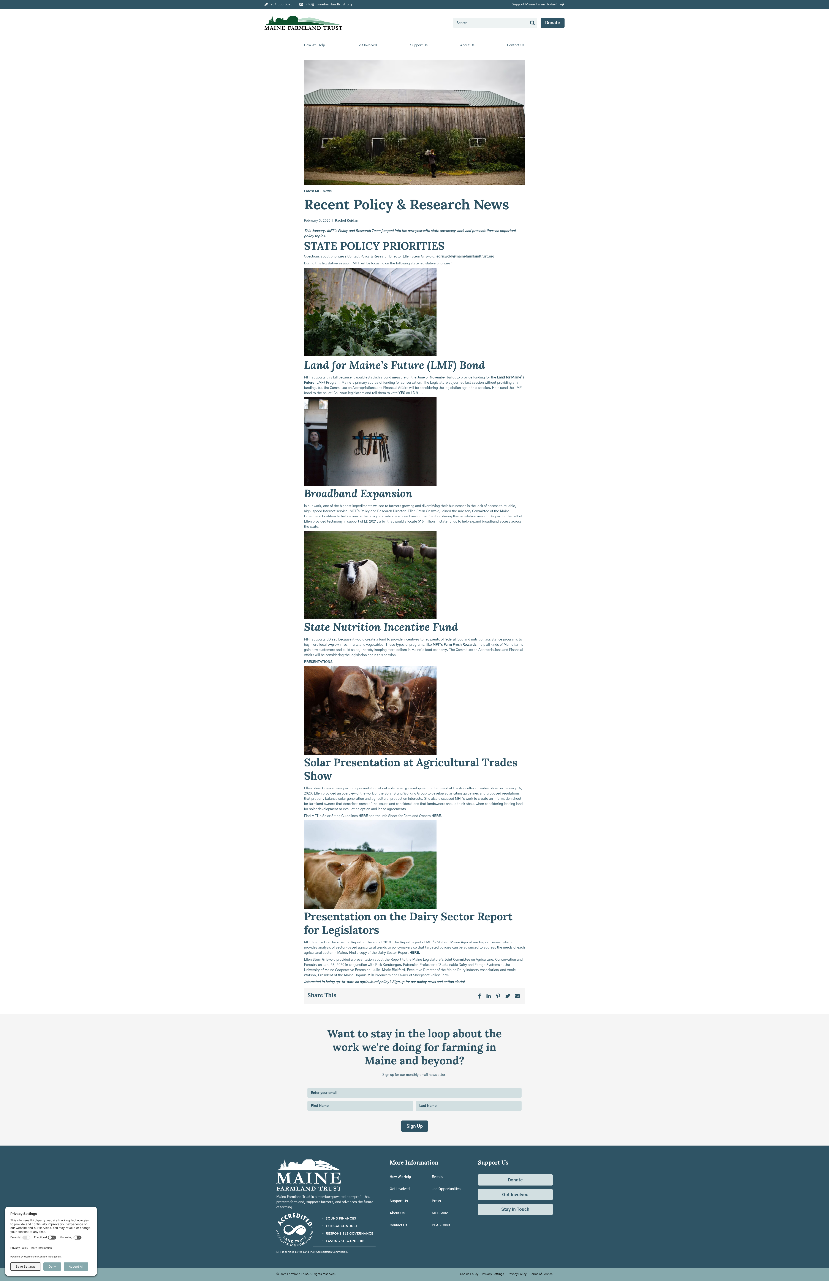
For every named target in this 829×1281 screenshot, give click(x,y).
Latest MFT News (318, 191)
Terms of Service (541, 1274)
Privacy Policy (517, 1274)
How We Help (400, 1177)
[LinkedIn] (488, 996)
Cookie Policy (469, 1274)
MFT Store (440, 1213)
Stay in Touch (515, 1209)
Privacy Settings (493, 1274)
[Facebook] (479, 996)
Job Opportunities (446, 1189)
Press (436, 1201)
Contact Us (515, 45)
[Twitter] (507, 996)
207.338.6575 (282, 4)
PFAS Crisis (441, 1225)
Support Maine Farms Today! (534, 4)
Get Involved (400, 1189)
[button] (315, 45)
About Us (397, 1213)
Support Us (399, 1201)
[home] (303, 23)
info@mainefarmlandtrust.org (328, 4)
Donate (552, 23)
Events (437, 1177)
